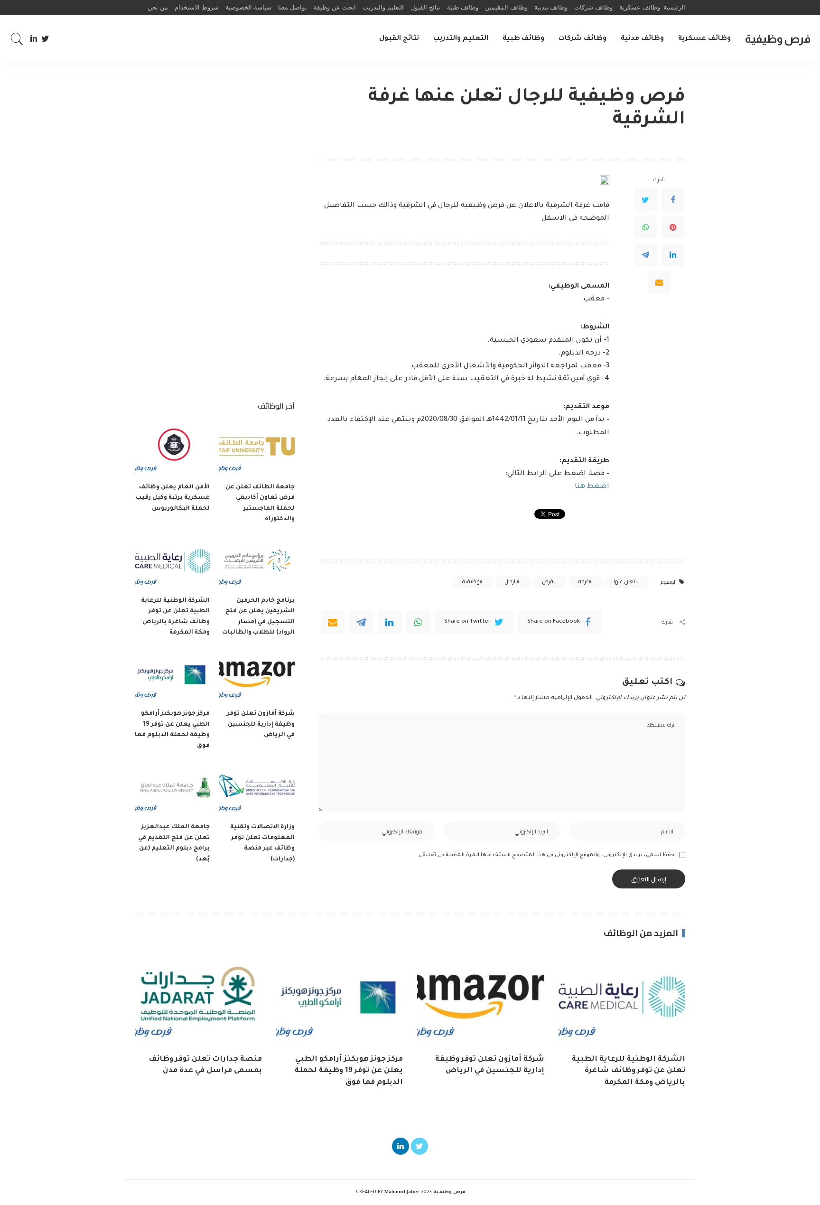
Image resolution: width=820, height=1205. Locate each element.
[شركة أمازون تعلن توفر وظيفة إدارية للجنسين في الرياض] (256, 676)
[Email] (659, 282)
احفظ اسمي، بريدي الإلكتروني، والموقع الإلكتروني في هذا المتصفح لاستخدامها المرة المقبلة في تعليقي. (546, 855)
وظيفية (471, 581)
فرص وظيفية (778, 38)
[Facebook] (673, 199)
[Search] (17, 39)
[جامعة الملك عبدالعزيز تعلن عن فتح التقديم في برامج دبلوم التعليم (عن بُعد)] (172, 789)
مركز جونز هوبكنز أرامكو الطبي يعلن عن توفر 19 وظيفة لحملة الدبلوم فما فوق (349, 1071)
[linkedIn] (389, 622)
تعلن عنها (624, 581)
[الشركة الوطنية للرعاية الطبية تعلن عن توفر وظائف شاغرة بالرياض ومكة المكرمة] (172, 562)
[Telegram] (645, 254)
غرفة (583, 581)
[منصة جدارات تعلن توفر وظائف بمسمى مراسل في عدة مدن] (198, 999)
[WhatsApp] (645, 227)
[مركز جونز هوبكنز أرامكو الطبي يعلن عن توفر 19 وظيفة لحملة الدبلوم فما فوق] (172, 676)
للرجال (510, 581)
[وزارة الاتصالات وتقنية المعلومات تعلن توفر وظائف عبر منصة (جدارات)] (256, 789)
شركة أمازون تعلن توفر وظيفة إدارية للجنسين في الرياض (261, 724)
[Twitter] (45, 39)
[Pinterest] (673, 227)
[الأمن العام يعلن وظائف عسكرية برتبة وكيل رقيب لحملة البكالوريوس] (172, 449)
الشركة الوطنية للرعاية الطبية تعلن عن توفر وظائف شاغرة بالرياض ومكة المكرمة (628, 1071)
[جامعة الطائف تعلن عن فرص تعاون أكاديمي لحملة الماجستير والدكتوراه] (256, 449)
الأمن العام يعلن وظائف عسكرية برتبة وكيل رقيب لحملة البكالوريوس (173, 498)
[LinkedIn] (33, 39)
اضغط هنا (592, 487)
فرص (547, 581)
